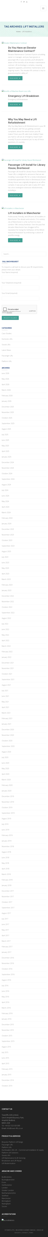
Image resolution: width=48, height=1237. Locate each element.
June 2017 (5, 924)
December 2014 (8, 1080)
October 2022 (7, 607)
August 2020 (6, 752)
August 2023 (6, 551)
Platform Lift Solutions (10, 1153)
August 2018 (6, 852)
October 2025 (7, 418)
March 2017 (6, 941)
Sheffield (5, 1196)
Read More (14, 78)
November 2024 (8, 468)
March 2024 (6, 512)
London (5, 1188)
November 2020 (8, 735)
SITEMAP (25, 1233)
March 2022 (6, 646)
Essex (4, 1182)
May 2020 (5, 768)
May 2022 (5, 635)
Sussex (4, 1206)
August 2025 (6, 429)
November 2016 (8, 963)
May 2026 (5, 379)
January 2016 (6, 1019)
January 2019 (6, 841)
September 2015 (8, 1041)
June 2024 (5, 496)
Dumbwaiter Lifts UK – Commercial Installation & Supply (23, 1150)
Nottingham (6, 1204)
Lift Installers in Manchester (24, 213)
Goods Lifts (6, 344)
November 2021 (8, 668)
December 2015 (8, 1024)
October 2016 (7, 969)
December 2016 (8, 958)
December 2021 (8, 663)
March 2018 (6, 874)
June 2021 (5, 696)
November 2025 (8, 412)
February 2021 (7, 718)
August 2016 (6, 980)
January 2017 (6, 952)
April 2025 (5, 451)
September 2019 (8, 813)
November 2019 (8, 802)
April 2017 (5, 935)
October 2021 (7, 674)
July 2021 (5, 690)
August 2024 (6, 485)
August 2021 (6, 685)
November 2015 (8, 1030)
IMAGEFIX (17, 1233)
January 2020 (6, 791)
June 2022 (5, 629)
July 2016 (5, 985)
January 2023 (6, 590)
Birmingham (6, 1201)
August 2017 (6, 913)
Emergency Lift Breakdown (23, 96)
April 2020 (5, 774)
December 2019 (8, 796)
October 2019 (7, 807)
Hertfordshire (7, 1185)
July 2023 (5, 557)
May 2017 (5, 930)
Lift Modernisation (8, 1163)
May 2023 (5, 568)
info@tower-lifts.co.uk (15, 1128)
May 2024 (5, 501)
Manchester (6, 1198)
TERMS (31, 1233)
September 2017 (8, 908)
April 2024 (5, 507)
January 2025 (6, 457)
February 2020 (7, 785)
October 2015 (7, 1036)
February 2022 (7, 652)
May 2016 (5, 997)
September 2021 (8, 679)
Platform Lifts (7, 361)
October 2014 (7, 1086)
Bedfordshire (7, 1177)
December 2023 (8, 529)
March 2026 (6, 390)
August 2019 (6, 818)
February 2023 (7, 585)
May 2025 (5, 446)
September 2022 (8, 613)
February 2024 (7, 518)
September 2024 (8, 479)
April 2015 (5, 1063)
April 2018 (5, 869)
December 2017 (8, 891)
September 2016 (8, 974)
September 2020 (8, 746)
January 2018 (6, 885)
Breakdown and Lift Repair (12, 1161)
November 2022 (8, 601)
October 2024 (7, 473)
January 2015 (6, 1075)
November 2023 (8, 535)
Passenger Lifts (7, 356)
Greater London (8, 1190)
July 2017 (5, 919)
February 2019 (7, 835)
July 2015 (5, 1052)
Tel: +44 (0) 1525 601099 (11, 1126)
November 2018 (8, 846)
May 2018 (5, 863)
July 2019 (5, 824)
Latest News (6, 350)
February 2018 (7, 880)
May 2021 (5, 702)
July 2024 (5, 490)
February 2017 (7, 946)
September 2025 (8, 423)
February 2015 (7, 1069)
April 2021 (5, 707)
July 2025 (5, 434)
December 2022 (8, 596)
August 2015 (6, 1047)
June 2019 (5, 830)
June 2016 (5, 991)
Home (18, 31)
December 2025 (8, 407)
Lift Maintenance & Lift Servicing (13, 1158)
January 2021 (6, 724)
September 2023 (8, 546)
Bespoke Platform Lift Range (12, 1142)
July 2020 (5, 757)
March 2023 (6, 579)
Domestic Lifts (7, 339)
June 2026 (5, 373)
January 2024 (6, 523)
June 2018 (5, 857)
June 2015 (5, 1058)
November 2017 (8, 896)
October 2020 (7, 741)
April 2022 (5, 640)
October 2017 (7, 902)
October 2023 (7, 540)
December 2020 (8, 729)
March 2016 (6, 1008)
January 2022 (6, 657)
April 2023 (5, 574)
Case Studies (7, 333)
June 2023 (5, 562)
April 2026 (5, 384)
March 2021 (6, 713)
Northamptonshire (9, 1193)
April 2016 (5, 1002)
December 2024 (8, 462)
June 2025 (5, 440)
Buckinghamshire (8, 1180)
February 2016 (7, 1013)
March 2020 (6, 780)
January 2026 (6, 401)
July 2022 (5, 624)
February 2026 (7, 395)
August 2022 (6, 618)
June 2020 (5, 763)
